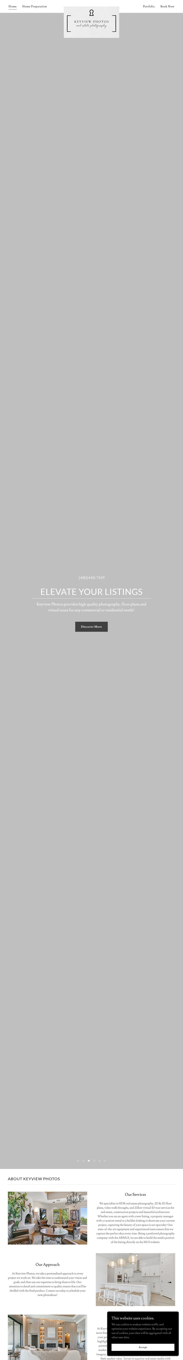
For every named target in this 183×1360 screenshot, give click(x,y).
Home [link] (13, 6)
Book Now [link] (167, 6)
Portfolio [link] (149, 6)
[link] (91, 5)
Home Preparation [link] (34, 6)
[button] (78, 1161)
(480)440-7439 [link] (92, 577)
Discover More (91, 627)
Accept (143, 1347)
